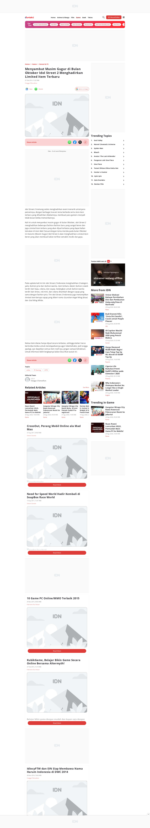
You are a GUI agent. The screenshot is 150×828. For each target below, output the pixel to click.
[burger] (123, 17)
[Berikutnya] (89, 476)
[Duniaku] (29, 17)
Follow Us (28, 536)
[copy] (85, 138)
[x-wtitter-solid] (80, 138)
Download (28, 541)
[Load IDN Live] (108, 269)
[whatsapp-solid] (69, 138)
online (27, 293)
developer (34, 219)
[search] (103, 17)
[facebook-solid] (75, 138)
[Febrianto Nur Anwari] (27, 456)
